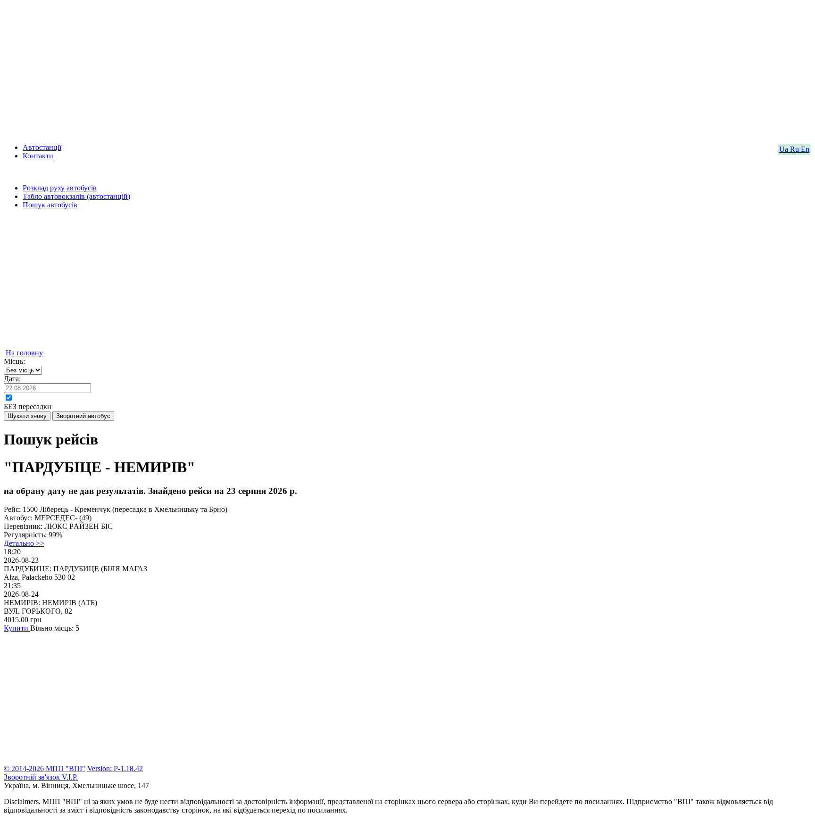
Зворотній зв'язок (33, 777)
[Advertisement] (287, 70)
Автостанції (42, 147)
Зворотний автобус (83, 415)
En (805, 149)
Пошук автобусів (50, 205)
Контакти (38, 156)
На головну (23, 353)
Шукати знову (27, 415)
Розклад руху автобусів (60, 188)
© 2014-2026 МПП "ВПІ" (44, 768)
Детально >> (24, 543)
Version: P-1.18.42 (115, 768)
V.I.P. (70, 777)
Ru (795, 149)
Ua (784, 149)
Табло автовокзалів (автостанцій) (76, 196)
